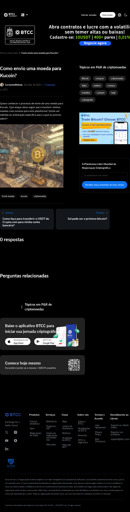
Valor (84, 85)
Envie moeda (8, 196)
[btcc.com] (10, 15)
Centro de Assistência (67, 427)
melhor (97, 85)
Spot (32, 428)
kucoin (24, 196)
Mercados (51, 444)
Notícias (66, 433)
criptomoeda (40, 196)
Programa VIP (51, 427)
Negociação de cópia (35, 434)
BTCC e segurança (83, 441)
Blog (64, 421)
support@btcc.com (120, 439)
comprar (100, 78)
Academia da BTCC (67, 439)
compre (100, 92)
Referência (51, 421)
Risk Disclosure (100, 440)
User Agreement (100, 426)
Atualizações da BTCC (84, 429)
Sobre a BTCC (81, 422)
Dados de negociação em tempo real (51, 436)
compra (111, 85)
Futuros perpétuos (35, 422)
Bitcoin (85, 78)
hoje (113, 92)
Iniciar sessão (88, 14)
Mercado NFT (66, 445)
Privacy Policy (98, 433)
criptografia (87, 99)
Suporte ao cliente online (120, 426)
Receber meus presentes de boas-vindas (104, 184)
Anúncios (82, 435)
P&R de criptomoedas (9, 53)
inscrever (107, 14)
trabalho (86, 92)
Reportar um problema (117, 433)
